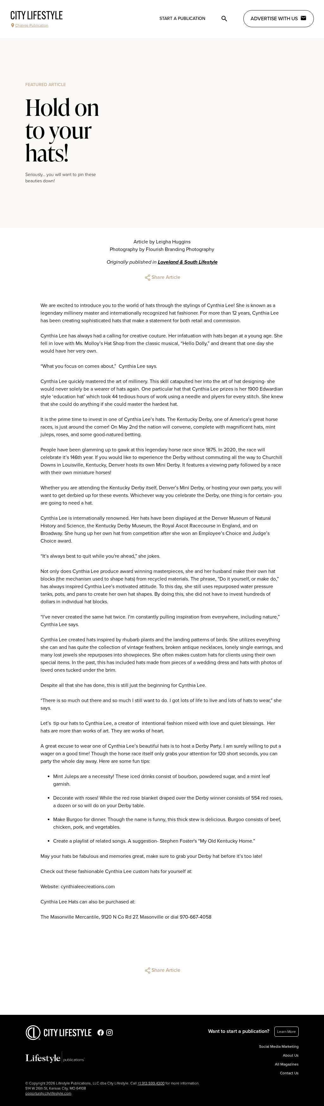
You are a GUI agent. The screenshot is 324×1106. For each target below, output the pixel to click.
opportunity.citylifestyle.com (48, 1093)
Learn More (286, 1031)
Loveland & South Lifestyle (188, 262)
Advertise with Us (274, 19)
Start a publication (182, 18)
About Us (291, 1055)
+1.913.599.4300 (151, 1083)
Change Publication (31, 25)
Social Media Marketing (279, 1046)
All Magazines (287, 1064)
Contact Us (289, 1073)
